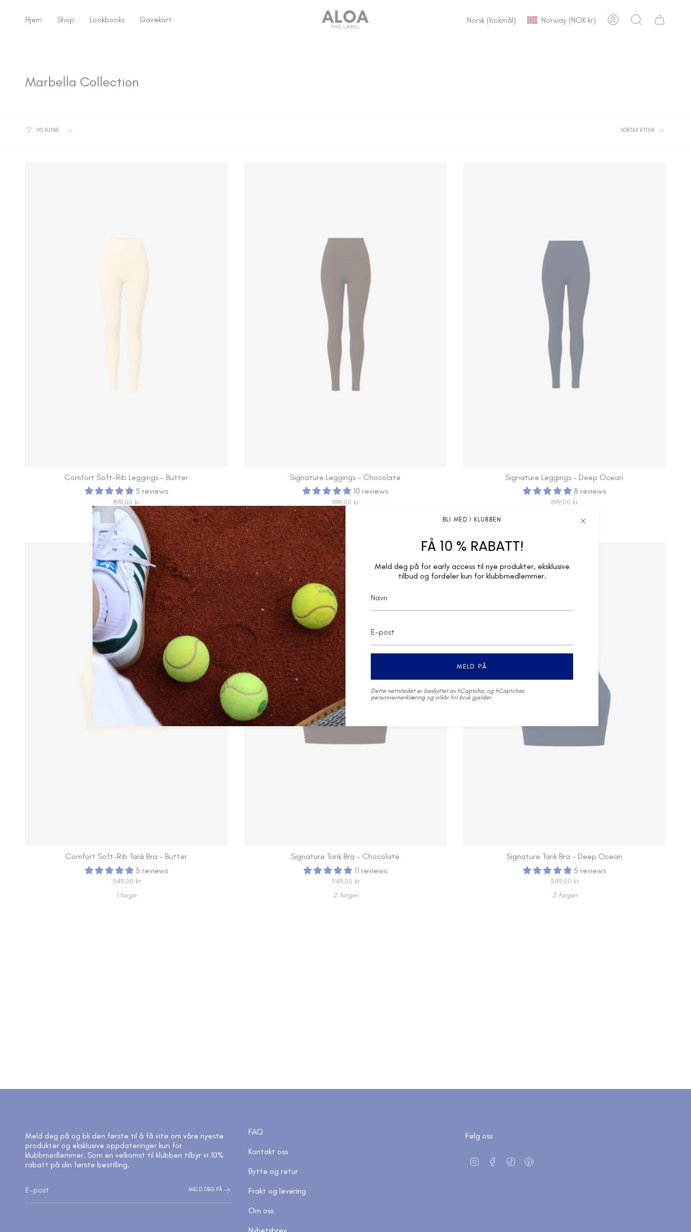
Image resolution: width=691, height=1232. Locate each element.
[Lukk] (583, 521)
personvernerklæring (398, 697)
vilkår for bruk (452, 697)
